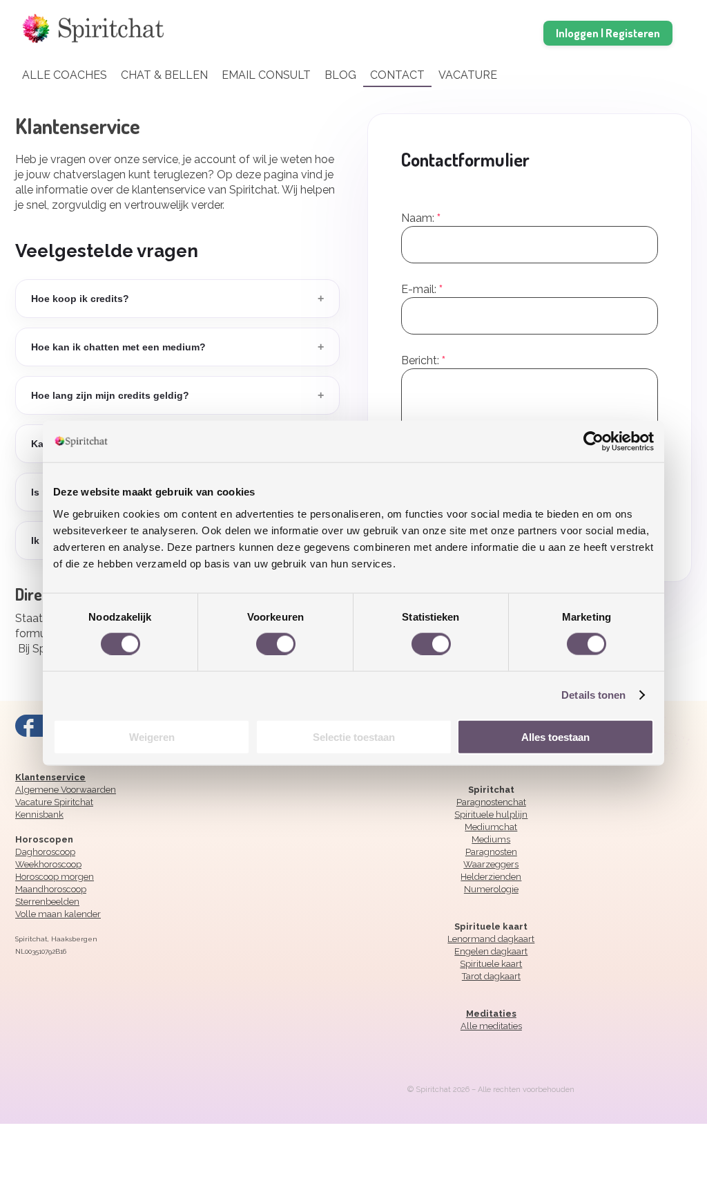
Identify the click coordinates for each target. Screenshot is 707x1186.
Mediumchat (491, 827)
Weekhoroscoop (48, 864)
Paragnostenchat (491, 802)
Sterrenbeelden (47, 901)
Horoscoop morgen (54, 877)
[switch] (276, 643)
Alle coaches (64, 75)
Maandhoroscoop (50, 889)
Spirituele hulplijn (490, 814)
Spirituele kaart (491, 964)
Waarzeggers (491, 864)
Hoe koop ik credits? (177, 298)
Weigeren (152, 736)
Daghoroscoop (45, 852)
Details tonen (593, 695)
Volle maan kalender (58, 914)
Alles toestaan (555, 736)
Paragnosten (491, 852)
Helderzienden (491, 877)
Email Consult (266, 75)
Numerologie (491, 889)
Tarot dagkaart (491, 976)
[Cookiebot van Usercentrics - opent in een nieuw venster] (593, 441)
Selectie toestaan (354, 736)
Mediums (491, 839)
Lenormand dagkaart (490, 939)
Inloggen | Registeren (608, 33)
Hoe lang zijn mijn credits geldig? (177, 395)
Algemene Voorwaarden (65, 789)
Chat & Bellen (164, 75)
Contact (397, 75)
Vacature (467, 75)
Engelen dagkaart (490, 951)
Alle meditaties (491, 1026)
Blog (340, 75)
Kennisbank (39, 814)
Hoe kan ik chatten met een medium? (177, 346)
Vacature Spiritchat (54, 802)
